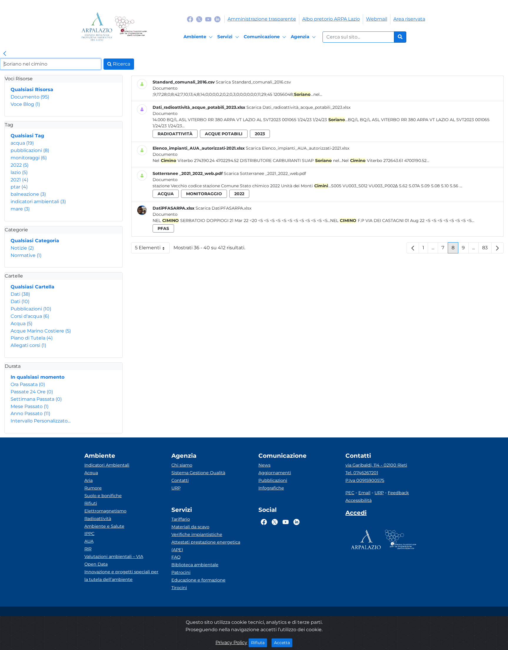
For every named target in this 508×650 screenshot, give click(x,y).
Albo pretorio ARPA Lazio (331, 19)
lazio (19, 172)
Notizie (22, 248)
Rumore (93, 488)
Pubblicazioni (31, 309)
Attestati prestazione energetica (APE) (205, 545)
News (264, 465)
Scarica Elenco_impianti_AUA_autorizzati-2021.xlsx (297, 148)
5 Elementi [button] (152, 249)
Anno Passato (30, 413)
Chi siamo (181, 465)
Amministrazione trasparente (262, 19)
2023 (260, 133)
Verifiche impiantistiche (196, 534)
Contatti (180, 480)
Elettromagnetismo (105, 511)
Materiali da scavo (190, 526)
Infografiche (271, 488)
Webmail (376, 19)
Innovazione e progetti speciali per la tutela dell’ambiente (121, 575)
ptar (19, 187)
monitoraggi (29, 158)
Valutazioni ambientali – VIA (113, 556)
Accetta (283, 642)
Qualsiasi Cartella (32, 287)
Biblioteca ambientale (194, 564)
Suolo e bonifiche (103, 495)
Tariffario (180, 519)
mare (20, 209)
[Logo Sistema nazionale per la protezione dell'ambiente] (131, 26)
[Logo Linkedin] (217, 19)
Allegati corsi (28, 345)
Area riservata (409, 19)
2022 (20, 165)
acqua (22, 143)
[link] (4, 54)
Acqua (21, 323)
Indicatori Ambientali (106, 465)
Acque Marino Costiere (41, 331)
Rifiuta (259, 642)
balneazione (28, 194)
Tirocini (179, 587)
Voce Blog (25, 104)
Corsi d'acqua (30, 316)
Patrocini (180, 572)
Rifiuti (90, 503)
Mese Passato (30, 406)
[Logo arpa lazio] (97, 26)
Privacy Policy (231, 642)
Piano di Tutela (32, 338)
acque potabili (224, 133)
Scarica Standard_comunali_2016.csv (253, 82)
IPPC (89, 533)
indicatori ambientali (38, 201)
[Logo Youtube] (208, 19)
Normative (26, 255)
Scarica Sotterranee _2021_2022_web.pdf (265, 173)
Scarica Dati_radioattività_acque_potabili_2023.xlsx (298, 107)
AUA (88, 541)
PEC (349, 492)
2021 (19, 180)
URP (176, 488)
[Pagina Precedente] (413, 247)
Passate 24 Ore (32, 392)
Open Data (96, 564)
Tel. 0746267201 (361, 472)
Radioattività (97, 518)
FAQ (176, 557)
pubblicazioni (30, 150)
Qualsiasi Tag (27, 135)
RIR (87, 549)
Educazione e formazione (198, 580)
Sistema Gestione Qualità (198, 472)
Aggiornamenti (274, 472)
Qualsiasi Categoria (35, 240)
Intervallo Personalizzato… (41, 421)
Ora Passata (28, 384)
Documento (30, 97)
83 (487, 249)
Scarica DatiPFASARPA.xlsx (223, 208)
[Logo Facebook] (190, 19)
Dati (20, 294)
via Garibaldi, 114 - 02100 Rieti (376, 465)
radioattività (175, 133)
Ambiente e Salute (104, 526)
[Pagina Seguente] (497, 247)
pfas (163, 228)
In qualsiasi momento (37, 377)
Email (364, 492)
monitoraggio (204, 193)
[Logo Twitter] (199, 19)
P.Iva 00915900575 (364, 480)
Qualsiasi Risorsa (32, 89)
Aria (88, 480)
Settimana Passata (36, 399)
